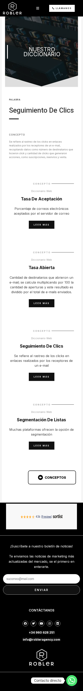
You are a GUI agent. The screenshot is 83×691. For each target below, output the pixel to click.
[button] (37, 8)
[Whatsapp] (71, 680)
